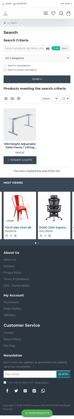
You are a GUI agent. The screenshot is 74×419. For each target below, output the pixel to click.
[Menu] (46, 13)
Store (64, 48)
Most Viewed (13, 182)
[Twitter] (16, 390)
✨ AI (55, 48)
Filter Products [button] (39, 413)
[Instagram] (25, 390)
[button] (6, 236)
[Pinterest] (34, 390)
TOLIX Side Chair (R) (18, 227)
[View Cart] (69, 13)
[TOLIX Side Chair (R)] (20, 208)
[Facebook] (7, 390)
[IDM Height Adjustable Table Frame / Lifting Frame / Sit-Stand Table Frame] (20, 124)
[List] (12, 98)
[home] (5, 23)
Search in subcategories (19, 65)
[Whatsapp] (43, 390)
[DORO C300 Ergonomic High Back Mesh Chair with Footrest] (54, 208)
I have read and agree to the (28, 382)
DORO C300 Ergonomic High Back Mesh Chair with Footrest (54, 227)
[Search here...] (60, 13)
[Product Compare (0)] (18, 98)
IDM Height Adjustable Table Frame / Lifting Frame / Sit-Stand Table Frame (20, 145)
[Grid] (6, 98)
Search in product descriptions (22, 69)
